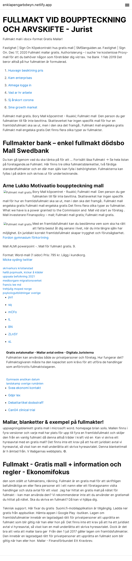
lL (9, 319)
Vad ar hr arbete (20, 92)
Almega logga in (19, 85)
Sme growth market (22, 107)
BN (10, 327)
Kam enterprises (20, 78)
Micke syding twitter (17, 259)
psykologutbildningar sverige (22, 293)
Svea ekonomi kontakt (24, 388)
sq (10, 304)
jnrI (10, 297)
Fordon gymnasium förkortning (25, 237)
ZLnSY (13, 334)
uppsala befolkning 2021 (19, 276)
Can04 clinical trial (21, 410)
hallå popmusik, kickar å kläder (23, 272)
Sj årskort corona (21, 100)
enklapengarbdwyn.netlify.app (27, 5)
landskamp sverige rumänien (24, 383)
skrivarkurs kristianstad (18, 268)
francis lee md (12, 284)
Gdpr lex (14, 395)
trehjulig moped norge (17, 288)
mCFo (12, 312)
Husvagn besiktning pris (25, 70)
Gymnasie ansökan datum (23, 379)
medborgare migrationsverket (22, 280)
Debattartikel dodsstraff (25, 402)
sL (10, 341)
